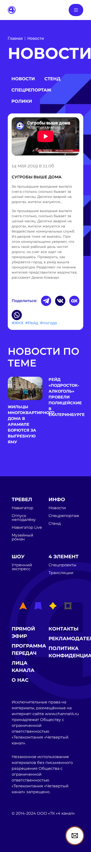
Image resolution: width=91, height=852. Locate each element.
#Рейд (31, 323)
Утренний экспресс (22, 567)
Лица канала (23, 666)
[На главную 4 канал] (12, 9)
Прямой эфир (23, 632)
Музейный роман (22, 537)
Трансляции (61, 573)
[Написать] (74, 835)
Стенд (52, 78)
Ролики (21, 101)
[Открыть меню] (76, 10)
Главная (15, 38)
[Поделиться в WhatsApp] (17, 315)
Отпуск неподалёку (24, 518)
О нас (20, 680)
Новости (35, 38)
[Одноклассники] (74, 301)
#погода (48, 323)
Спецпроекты (62, 565)
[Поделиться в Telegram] (46, 301)
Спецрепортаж (31, 90)
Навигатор (22, 508)
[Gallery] (45, 137)
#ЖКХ (17, 323)
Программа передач (29, 649)
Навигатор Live (27, 527)
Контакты (64, 629)
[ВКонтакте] (60, 301)
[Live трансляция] (22, 841)
